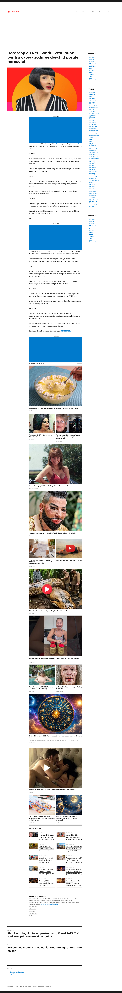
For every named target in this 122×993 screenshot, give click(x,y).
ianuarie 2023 (93, 173)
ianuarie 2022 (93, 195)
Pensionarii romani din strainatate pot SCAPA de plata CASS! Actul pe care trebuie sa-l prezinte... (74, 851)
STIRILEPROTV (65, 331)
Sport (90, 76)
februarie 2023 (93, 171)
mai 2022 (91, 188)
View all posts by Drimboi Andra (49, 904)
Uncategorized (93, 80)
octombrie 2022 (93, 178)
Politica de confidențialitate (16, 972)
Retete (92, 65)
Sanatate (102, 12)
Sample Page (12, 974)
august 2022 (92, 182)
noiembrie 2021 (93, 199)
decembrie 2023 (93, 152)
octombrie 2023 (93, 156)
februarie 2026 (93, 104)
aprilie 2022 (92, 190)
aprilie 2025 (92, 122)
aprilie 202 (92, 207)
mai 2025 (91, 121)
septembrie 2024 (94, 136)
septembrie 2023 (94, 158)
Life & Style (93, 12)
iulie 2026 (92, 94)
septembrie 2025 (94, 113)
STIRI (90, 78)
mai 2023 (91, 165)
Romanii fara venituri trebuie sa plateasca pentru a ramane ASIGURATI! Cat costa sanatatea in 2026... (46, 862)
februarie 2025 (93, 126)
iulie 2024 (92, 139)
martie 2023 (92, 169)
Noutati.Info (10, 986)
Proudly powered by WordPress (42, 986)
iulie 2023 (92, 162)
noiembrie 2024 (93, 132)
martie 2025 (92, 124)
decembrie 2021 (93, 197)
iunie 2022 (92, 186)
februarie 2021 (93, 201)
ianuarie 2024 (93, 150)
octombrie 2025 (93, 111)
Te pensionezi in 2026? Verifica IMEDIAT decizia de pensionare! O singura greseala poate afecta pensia (74, 862)
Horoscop (92, 61)
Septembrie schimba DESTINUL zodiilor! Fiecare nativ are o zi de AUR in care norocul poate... (74, 885)
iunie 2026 (92, 96)
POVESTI (91, 70)
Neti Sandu (57, 144)
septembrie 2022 (94, 180)
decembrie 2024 (93, 130)
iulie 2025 (92, 117)
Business (111, 12)
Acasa (78, 12)
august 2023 (92, 160)
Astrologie (32, 911)
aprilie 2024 (92, 145)
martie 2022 (92, 192)
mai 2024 (91, 143)
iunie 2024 (92, 141)
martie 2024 (92, 147)
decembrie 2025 (93, 108)
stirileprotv (76, 144)
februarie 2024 (93, 149)
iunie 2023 (92, 164)
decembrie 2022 (93, 175)
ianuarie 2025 (93, 128)
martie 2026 (92, 102)
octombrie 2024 (93, 134)
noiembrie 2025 (93, 109)
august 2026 (92, 93)
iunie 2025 (92, 119)
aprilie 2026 (92, 100)
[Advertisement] (61, 37)
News (84, 12)
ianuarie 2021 (93, 203)
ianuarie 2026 (93, 106)
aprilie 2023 (92, 167)
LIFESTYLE (92, 67)
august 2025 (92, 115)
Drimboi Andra (33, 906)
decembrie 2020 (93, 205)
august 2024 (92, 137)
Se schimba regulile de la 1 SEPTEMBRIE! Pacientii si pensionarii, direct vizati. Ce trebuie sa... (46, 874)
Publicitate (92, 72)
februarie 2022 (93, 193)
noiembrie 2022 (93, 177)
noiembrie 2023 (93, 154)
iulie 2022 (92, 184)
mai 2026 (92, 98)
